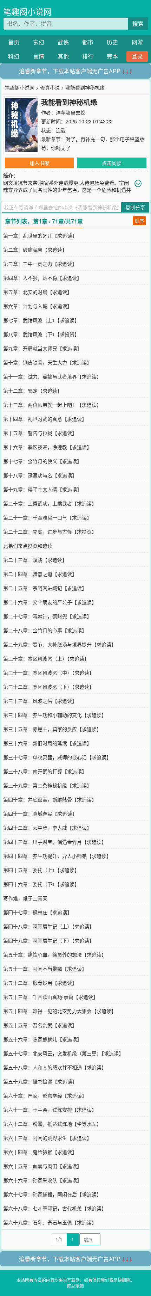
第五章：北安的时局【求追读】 (37, 291)
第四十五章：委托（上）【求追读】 (41, 869)
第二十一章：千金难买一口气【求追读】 (47, 517)
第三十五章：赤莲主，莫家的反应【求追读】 (52, 728)
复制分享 (135, 207)
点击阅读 (112, 162)
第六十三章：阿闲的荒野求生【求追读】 (47, 1137)
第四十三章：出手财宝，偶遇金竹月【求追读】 (54, 841)
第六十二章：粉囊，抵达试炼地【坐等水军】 (52, 1123)
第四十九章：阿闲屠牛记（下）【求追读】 (48, 940)
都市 (87, 42)
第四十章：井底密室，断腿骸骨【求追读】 (50, 799)
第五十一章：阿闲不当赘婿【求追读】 (45, 968)
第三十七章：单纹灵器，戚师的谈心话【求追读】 (57, 757)
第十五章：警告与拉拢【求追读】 (40, 432)
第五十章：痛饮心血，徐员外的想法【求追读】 (54, 954)
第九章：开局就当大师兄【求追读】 (42, 348)
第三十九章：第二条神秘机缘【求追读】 (47, 785)
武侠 (63, 42)
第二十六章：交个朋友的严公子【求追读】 (50, 602)
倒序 (139, 220)
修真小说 (50, 87)
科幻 (13, 56)
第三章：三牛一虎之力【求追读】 (40, 263)
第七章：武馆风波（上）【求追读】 (41, 320)
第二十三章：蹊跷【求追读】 (35, 559)
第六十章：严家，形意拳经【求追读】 (45, 1095)
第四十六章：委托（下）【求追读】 (41, 883)
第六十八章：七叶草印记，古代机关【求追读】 (54, 1208)
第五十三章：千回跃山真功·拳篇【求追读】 (50, 996)
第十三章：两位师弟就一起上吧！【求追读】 (52, 404)
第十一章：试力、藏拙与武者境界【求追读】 (52, 376)
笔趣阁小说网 (27, 11)
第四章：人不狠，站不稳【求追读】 (42, 277)
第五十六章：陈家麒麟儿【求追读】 (42, 1039)
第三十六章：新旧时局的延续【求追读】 (47, 743)
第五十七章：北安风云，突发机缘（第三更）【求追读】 (63, 1053)
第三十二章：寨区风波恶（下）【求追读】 (48, 686)
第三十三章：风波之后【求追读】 (40, 700)
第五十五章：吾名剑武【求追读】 (40, 1024)
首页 (13, 42)
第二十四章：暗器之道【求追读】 (40, 573)
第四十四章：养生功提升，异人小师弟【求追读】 (57, 855)
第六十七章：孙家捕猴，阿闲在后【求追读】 (52, 1194)
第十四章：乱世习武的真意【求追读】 (45, 418)
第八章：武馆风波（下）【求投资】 (41, 334)
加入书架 (39, 162)
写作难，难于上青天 (25, 898)
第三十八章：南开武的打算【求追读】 (45, 771)
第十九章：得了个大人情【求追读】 (42, 489)
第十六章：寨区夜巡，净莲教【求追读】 (47, 446)
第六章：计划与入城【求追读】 (37, 305)
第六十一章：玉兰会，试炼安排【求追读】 (50, 1109)
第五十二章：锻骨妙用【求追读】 (40, 982)
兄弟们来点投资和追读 (27, 545)
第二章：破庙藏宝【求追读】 (35, 249)
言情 (38, 56)
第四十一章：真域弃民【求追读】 (40, 813)
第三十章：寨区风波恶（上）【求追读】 (46, 658)
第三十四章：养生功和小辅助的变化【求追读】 (54, 714)
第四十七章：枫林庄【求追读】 (37, 912)
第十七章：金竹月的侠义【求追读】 (42, 461)
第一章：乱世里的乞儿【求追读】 (40, 235)
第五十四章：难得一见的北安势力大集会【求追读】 (59, 1010)
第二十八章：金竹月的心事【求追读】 (45, 630)
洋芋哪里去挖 (70, 112)
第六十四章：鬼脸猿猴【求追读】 (40, 1151)
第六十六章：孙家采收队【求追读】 (42, 1180)
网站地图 (75, 1286)
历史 (112, 42)
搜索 (138, 23)
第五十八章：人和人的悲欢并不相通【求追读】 (54, 1067)
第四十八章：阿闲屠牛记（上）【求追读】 (48, 926)
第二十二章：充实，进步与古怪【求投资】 (50, 531)
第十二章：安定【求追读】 (32, 390)
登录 (137, 56)
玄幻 (38, 42)
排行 (87, 56)
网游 (137, 42)
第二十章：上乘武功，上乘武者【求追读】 (50, 503)
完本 (112, 56)
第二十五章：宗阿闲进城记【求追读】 (45, 587)
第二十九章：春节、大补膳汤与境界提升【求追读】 (59, 644)
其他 (63, 56)
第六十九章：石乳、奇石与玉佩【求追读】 (50, 1222)
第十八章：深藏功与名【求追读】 (40, 475)
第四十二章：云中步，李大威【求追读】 (47, 827)
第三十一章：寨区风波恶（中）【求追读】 (48, 672)
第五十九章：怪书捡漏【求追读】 (40, 1081)
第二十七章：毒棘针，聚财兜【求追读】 (47, 616)
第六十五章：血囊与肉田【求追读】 (42, 1165)
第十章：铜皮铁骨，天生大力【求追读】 (47, 362)
